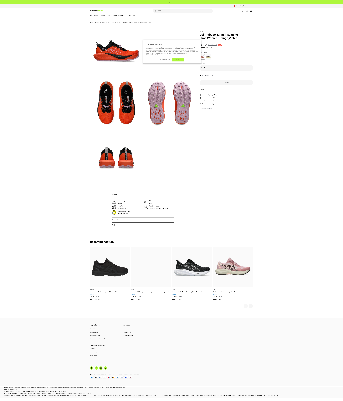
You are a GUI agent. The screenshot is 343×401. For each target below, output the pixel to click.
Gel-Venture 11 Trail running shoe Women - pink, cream (230, 292)
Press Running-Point (128, 335)
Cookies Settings (165, 59)
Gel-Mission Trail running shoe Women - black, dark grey (107, 292)
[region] (172, 52)
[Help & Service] (243, 11)
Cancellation (136, 374)
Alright (178, 59)
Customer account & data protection (99, 338)
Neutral (118, 22)
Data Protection (150, 54)
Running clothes (105, 15)
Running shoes (94, 15)
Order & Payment (94, 329)
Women (92, 6)
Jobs (125, 329)
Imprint (156, 54)
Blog (134, 15)
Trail (113, 22)
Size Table (202, 89)
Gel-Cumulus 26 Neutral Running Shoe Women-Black (188, 292)
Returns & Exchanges (95, 335)
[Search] (155, 11)
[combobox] (183, 11)
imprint (109, 374)
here (170, 53)
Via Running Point (128, 332)
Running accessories (119, 15)
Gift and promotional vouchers (97, 345)
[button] (246, 306)
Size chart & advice (94, 342)
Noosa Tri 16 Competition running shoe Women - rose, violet (150, 292)
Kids (103, 6)
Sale (129, 15)
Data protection (128, 374)
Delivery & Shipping (94, 332)
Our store (250, 6)
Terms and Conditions (117, 374)
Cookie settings (93, 355)
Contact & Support (94, 352)
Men (98, 6)
